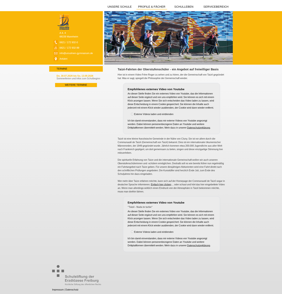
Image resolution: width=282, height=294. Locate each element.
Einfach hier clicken (161, 184)
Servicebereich (216, 6)
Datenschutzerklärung (198, 127)
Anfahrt (63, 58)
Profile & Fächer (151, 6)
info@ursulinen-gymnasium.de (76, 53)
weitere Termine (76, 85)
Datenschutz (71, 289)
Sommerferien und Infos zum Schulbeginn (78, 77)
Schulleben (183, 6)
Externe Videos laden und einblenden (153, 114)
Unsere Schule (120, 6)
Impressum (58, 289)
